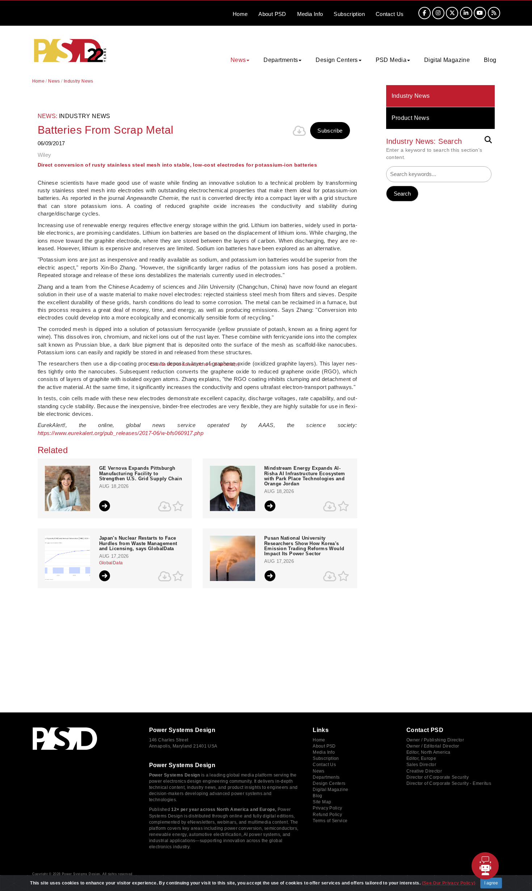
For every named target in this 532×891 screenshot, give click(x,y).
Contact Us (324, 764)
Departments (326, 777)
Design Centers (329, 783)
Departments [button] (280, 60)
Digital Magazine (447, 60)
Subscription (349, 14)
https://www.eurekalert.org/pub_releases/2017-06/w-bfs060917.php (121, 433)
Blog (490, 60)
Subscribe (329, 130)
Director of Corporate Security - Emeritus (448, 783)
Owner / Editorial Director (432, 746)
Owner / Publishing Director (435, 739)
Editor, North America (428, 752)
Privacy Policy (327, 808)
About (272, 14)
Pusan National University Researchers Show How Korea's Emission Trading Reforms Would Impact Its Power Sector (304, 546)
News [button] (238, 60)
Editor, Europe (421, 758)
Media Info (324, 752)
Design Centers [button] (337, 60)
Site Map (322, 801)
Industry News (411, 96)
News (54, 81)
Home (240, 14)
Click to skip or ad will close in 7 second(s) (194, 364)
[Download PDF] (299, 131)
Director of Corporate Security (437, 777)
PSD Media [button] (391, 60)
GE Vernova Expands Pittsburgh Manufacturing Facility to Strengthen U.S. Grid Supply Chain (140, 473)
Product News (411, 118)
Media (310, 14)
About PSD (324, 746)
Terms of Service (330, 820)
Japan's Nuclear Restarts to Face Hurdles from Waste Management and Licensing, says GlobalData (138, 543)
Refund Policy (327, 814)
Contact (390, 14)
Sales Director (421, 764)
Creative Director (424, 771)
